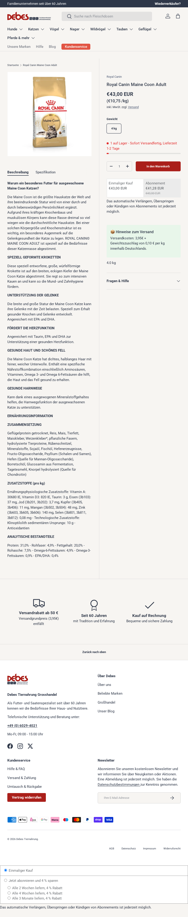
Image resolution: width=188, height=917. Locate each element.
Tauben (121, 29)
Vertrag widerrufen (26, 797)
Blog (52, 47)
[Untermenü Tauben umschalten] (131, 29)
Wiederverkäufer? (168, 4)
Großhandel (106, 702)
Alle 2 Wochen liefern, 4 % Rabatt (36, 888)
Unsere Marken (18, 47)
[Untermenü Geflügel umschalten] (155, 29)
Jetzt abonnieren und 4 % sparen (33, 881)
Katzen (33, 29)
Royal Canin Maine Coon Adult (40, 65)
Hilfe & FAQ (16, 769)
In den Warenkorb (158, 166)
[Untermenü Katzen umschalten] (42, 29)
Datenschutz (129, 848)
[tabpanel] (49, 370)
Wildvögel (97, 29)
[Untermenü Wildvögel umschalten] (109, 29)
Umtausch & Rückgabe (24, 787)
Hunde (12, 29)
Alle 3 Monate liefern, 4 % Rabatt (36, 898)
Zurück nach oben (94, 652)
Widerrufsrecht (172, 848)
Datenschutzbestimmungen (119, 784)
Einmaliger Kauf (20, 870)
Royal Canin (114, 76)
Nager (74, 29)
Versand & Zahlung (21, 778)
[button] (178, 16)
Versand (133, 107)
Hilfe (39, 47)
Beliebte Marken (110, 693)
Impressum (149, 848)
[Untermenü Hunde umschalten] (21, 29)
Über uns (104, 685)
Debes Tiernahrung (27, 839)
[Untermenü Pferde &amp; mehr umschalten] (33, 38)
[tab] (18, 172)
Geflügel (144, 29)
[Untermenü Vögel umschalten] (62, 29)
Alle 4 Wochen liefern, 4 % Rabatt (36, 893)
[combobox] (107, 16)
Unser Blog (106, 711)
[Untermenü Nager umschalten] (83, 29)
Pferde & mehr (18, 38)
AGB (111, 848)
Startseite (13, 65)
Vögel (54, 29)
